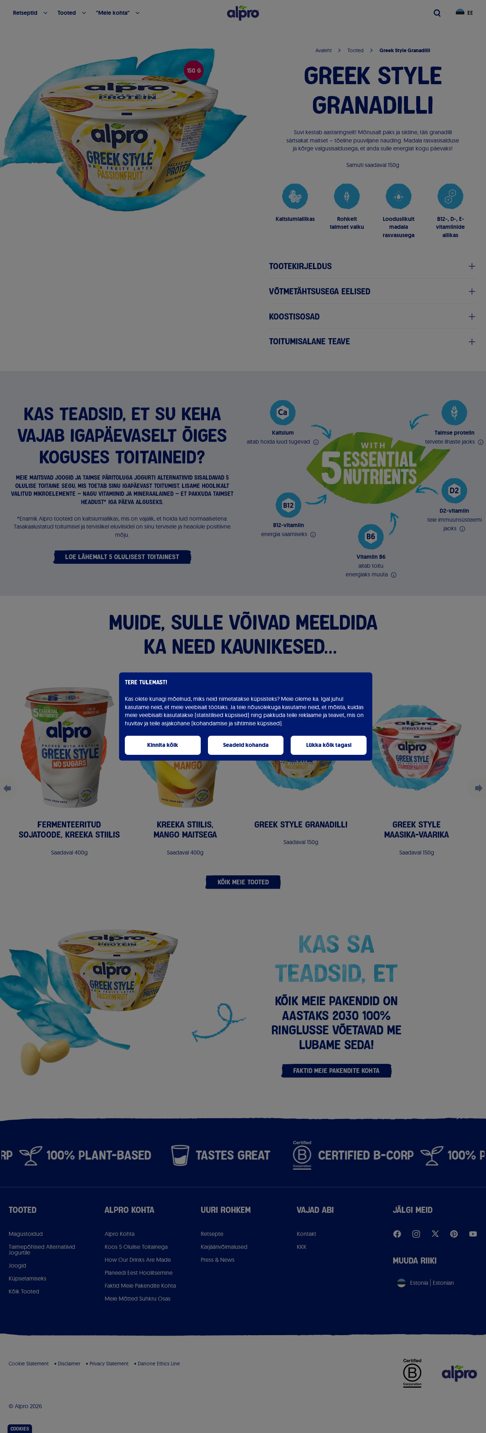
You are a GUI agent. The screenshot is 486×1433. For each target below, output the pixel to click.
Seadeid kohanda (246, 745)
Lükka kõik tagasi (328, 745)
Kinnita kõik (162, 745)
